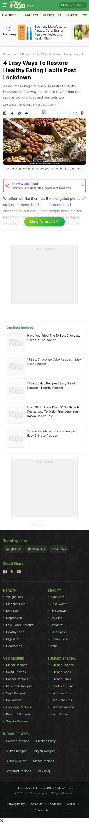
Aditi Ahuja (9, 104)
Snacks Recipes (17, 721)
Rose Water (59, 604)
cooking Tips (52, 14)
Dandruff (57, 625)
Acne (54, 646)
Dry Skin (56, 618)
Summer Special (62, 658)
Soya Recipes (15, 693)
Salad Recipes (16, 672)
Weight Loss (13, 549)
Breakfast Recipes (18, 771)
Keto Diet (12, 611)
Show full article (43, 222)
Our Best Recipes (20, 328)
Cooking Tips (36, 549)
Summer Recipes (62, 665)
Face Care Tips (61, 700)
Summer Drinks (61, 679)
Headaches (14, 646)
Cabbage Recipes (18, 707)
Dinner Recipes (16, 665)
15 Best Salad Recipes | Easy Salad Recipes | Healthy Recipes (51, 385)
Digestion (12, 639)
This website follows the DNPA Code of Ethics (44, 788)
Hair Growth (59, 611)
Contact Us (41, 810)
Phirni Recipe (60, 714)
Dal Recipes (14, 700)
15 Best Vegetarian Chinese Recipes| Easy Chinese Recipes (52, 433)
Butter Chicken (16, 761)
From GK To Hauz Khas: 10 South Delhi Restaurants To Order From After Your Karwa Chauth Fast (53, 411)
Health (9, 590)
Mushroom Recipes (19, 686)
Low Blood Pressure (20, 625)
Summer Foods (61, 672)
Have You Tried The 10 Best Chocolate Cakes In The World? (54, 338)
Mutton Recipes (16, 751)
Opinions (72, 14)
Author (71, 803)
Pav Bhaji (44, 771)
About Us (36, 803)
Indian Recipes (16, 734)
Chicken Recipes (17, 741)
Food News (30, 14)
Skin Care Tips (61, 693)
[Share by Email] (75, 113)
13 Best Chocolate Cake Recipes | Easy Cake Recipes (54, 362)
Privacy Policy (16, 803)
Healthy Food (15, 632)
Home (7, 54)
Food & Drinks (21, 54)
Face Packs (59, 632)
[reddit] (26, 113)
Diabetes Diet (15, 604)
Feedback (54, 803)
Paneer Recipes (17, 679)
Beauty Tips (59, 639)
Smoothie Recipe (62, 707)
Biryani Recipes (44, 751)
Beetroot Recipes (18, 714)
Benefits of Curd (62, 686)
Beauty (54, 590)
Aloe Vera (57, 597)
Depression (14, 618)
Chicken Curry (46, 741)
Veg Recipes (13, 658)
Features (9, 15)
